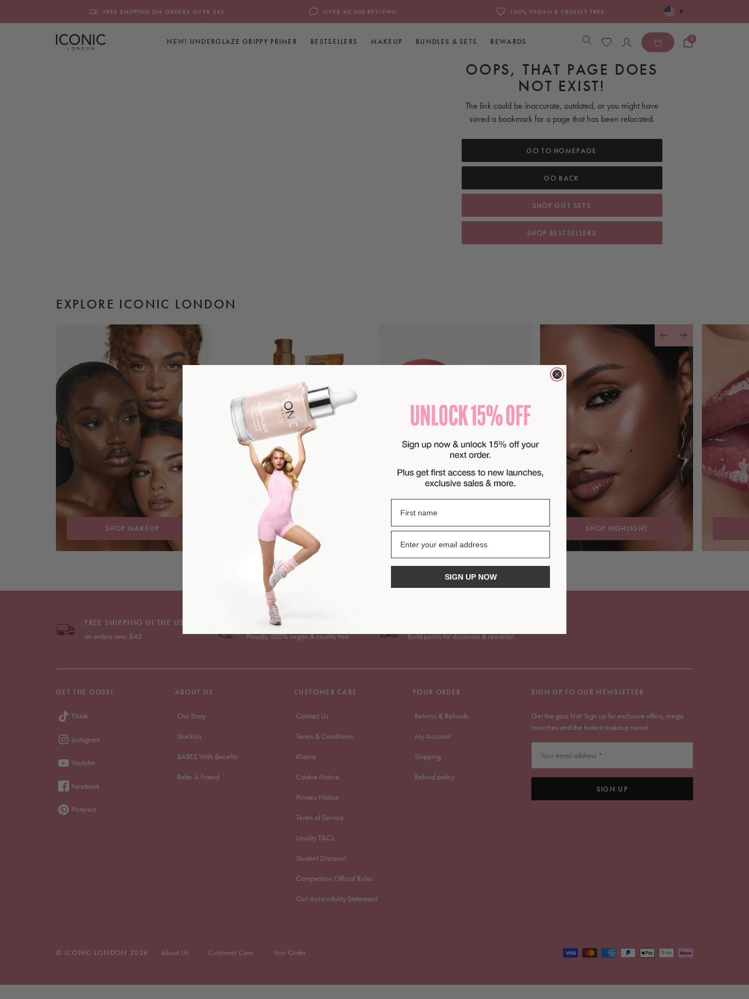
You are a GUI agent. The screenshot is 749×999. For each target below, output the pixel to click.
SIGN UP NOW (471, 577)
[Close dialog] (557, 374)
